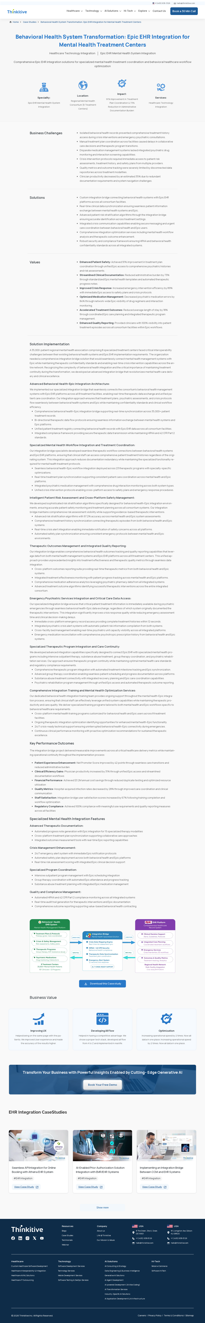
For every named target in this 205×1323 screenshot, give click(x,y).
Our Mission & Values (106, 1240)
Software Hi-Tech (159, 1271)
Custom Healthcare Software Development (29, 1266)
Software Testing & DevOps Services (73, 1280)
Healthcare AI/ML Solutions (22, 1275)
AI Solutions (112, 10)
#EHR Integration (23, 1178)
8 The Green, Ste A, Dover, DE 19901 (147, 1232)
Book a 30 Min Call (184, 11)
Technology (92, 10)
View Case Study (24, 1186)
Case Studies (67, 1235)
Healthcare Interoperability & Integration (28, 1271)
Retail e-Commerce (159, 1266)
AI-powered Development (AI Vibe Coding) (122, 1284)
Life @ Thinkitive (104, 1235)
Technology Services (66, 1271)
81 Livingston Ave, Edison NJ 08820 (181, 1232)
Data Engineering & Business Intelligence (122, 1271)
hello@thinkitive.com (185, 3)
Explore (143, 10)
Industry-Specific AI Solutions (117, 1294)
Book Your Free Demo (102, 1085)
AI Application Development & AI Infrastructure (125, 1298)
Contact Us (159, 11)
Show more (102, 1207)
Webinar (65, 1244)
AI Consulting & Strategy (115, 1266)
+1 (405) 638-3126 (162, 3)
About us (101, 1231)
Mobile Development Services (70, 1275)
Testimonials (67, 1240)
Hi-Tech (128, 10)
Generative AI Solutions (114, 1275)
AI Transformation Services (116, 1289)
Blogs (64, 1231)
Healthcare (73, 10)
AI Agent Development (114, 1280)
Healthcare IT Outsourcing (22, 1280)
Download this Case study (105, 983)
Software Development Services (71, 1266)
